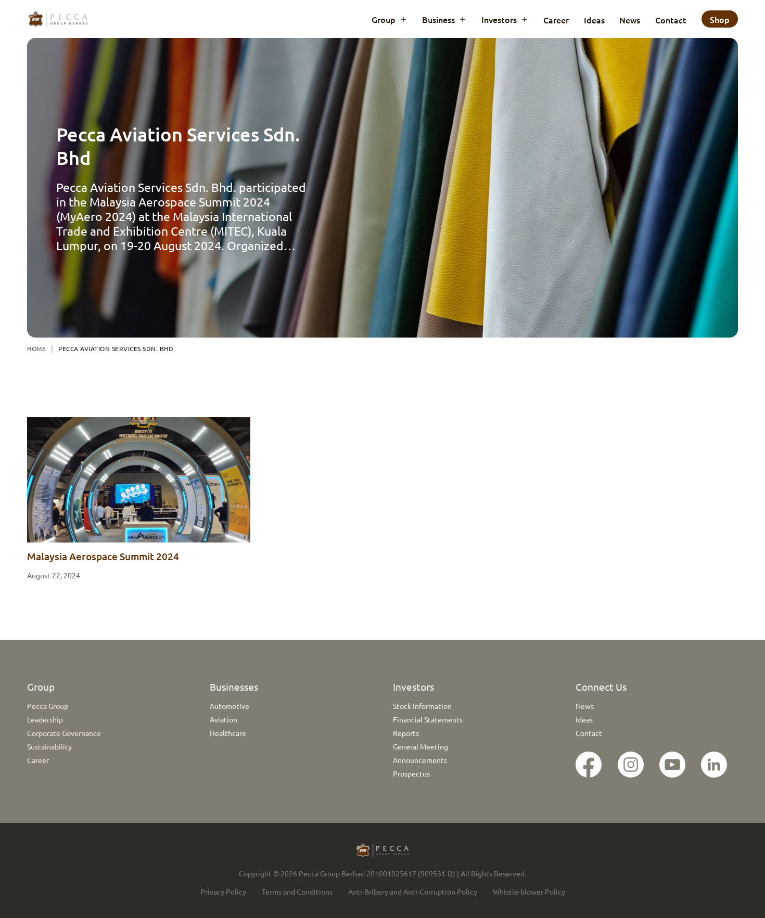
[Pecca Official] (636, 765)
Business (438, 19)
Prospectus (411, 773)
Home (36, 348)
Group (384, 19)
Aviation (223, 719)
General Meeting (420, 746)
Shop (720, 19)
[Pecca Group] (677, 765)
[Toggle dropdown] (403, 19)
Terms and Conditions (297, 891)
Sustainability (49, 746)
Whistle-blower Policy (529, 891)
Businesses (234, 686)
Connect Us (601, 686)
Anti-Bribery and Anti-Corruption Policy (412, 891)
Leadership (45, 719)
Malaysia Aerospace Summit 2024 (103, 556)
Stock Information (422, 705)
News (629, 19)
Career (556, 19)
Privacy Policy (223, 891)
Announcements (420, 760)
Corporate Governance (64, 733)
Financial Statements (428, 719)
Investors (499, 19)
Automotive (229, 705)
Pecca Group (47, 705)
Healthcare (228, 733)
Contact (670, 19)
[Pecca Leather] (594, 765)
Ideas (594, 19)
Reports (406, 733)
